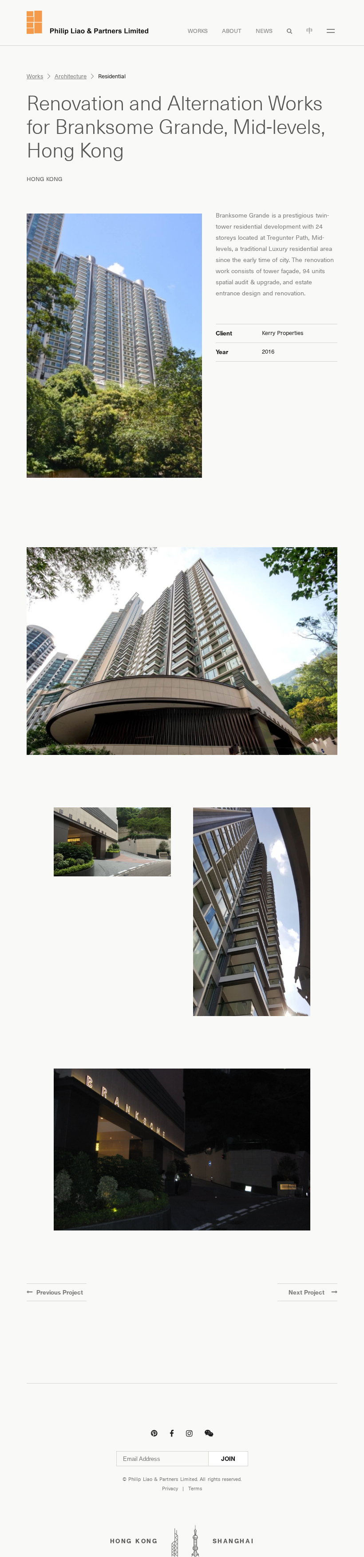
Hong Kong (45, 179)
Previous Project (59, 1292)
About (231, 31)
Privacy (170, 1488)
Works (198, 31)
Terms (195, 1488)
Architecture (71, 76)
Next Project (306, 1292)
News (264, 31)
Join (228, 1458)
